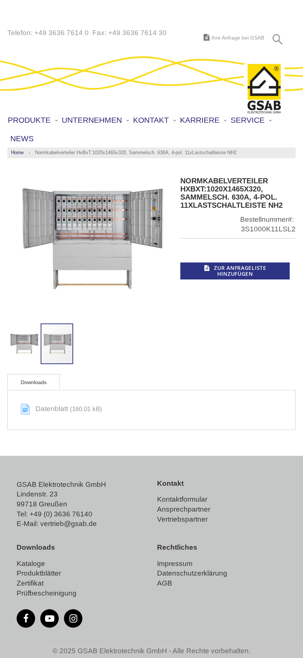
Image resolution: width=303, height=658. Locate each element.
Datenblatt (52, 409)
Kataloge (31, 563)
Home (17, 152)
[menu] (153, 129)
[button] (24, 344)
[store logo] (264, 89)
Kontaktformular (182, 499)
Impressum (175, 563)
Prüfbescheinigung (46, 593)
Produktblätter (39, 573)
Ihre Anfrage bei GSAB (237, 38)
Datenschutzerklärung (192, 573)
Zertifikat (30, 583)
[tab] (33, 381)
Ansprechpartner (183, 509)
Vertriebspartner (182, 519)
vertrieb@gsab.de (68, 524)
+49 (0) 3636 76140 (61, 514)
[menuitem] (32, 120)
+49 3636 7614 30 (137, 33)
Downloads (34, 382)
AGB (164, 583)
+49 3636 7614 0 (61, 33)
